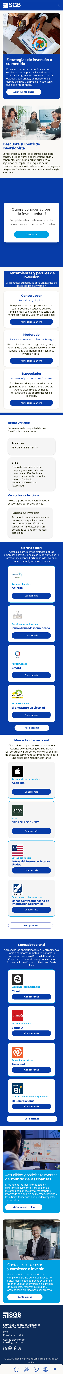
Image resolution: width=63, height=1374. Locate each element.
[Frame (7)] (5, 1348)
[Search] (58, 5)
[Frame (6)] (15, 1348)
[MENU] (55, 1369)
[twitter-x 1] (20, 1348)
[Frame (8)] (10, 1348)
